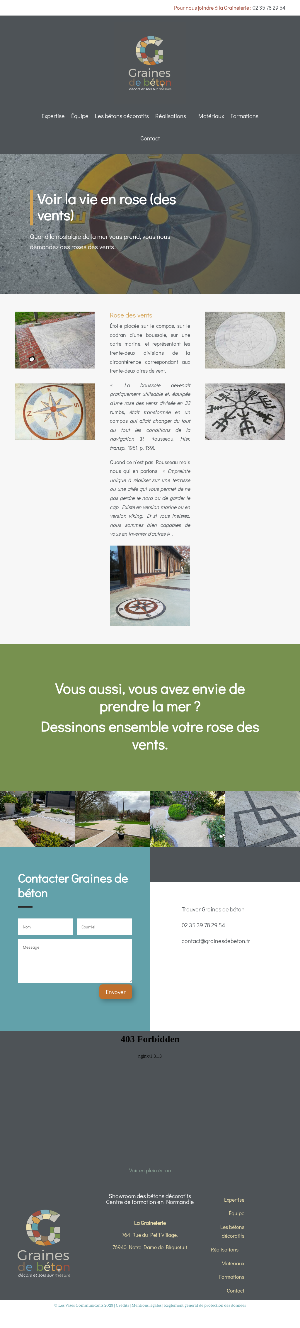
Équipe (79, 116)
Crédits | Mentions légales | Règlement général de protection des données (181, 1305)
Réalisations (170, 116)
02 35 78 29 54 (269, 7)
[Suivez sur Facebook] (216, 863)
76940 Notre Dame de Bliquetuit (149, 1247)
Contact (150, 138)
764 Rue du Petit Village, (150, 1234)
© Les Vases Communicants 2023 (83, 1305)
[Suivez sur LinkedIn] (233, 863)
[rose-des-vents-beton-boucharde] (245, 368)
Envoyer (116, 992)
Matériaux (211, 116)
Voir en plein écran (150, 1170)
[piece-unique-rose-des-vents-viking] (245, 440)
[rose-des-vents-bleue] (55, 440)
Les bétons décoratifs (122, 116)
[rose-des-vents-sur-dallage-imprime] (55, 368)
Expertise (53, 116)
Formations (244, 116)
